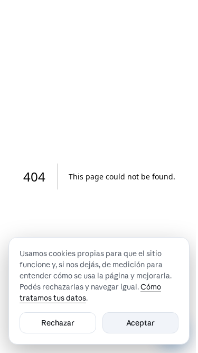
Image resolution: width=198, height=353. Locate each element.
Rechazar (57, 323)
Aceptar (140, 323)
